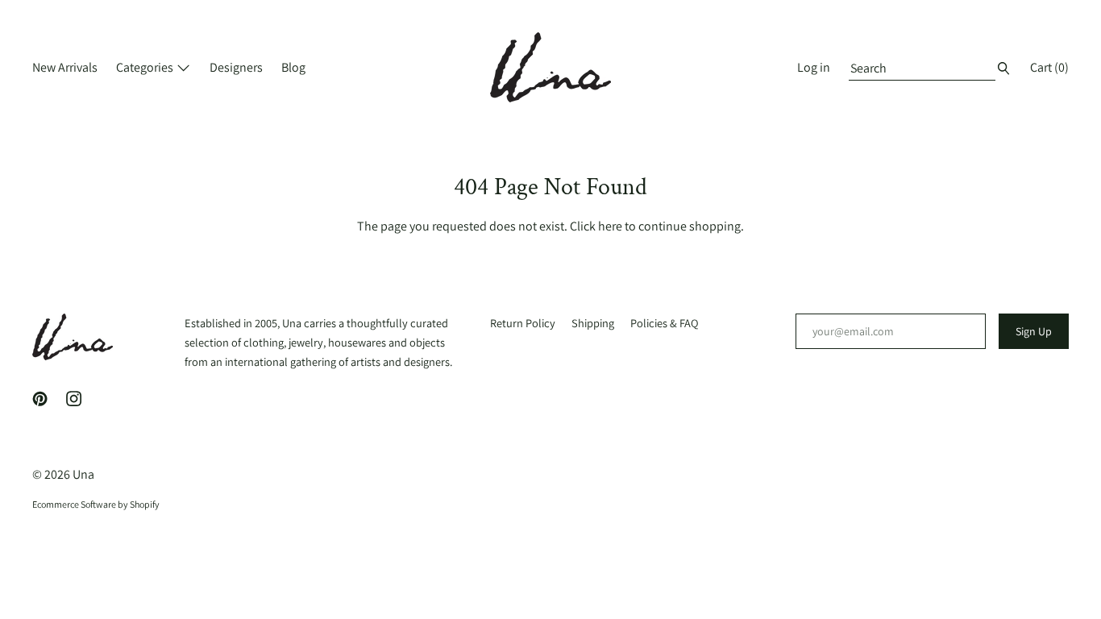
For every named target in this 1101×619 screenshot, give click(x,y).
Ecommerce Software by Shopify (96, 504)
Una (83, 474)
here (610, 226)
